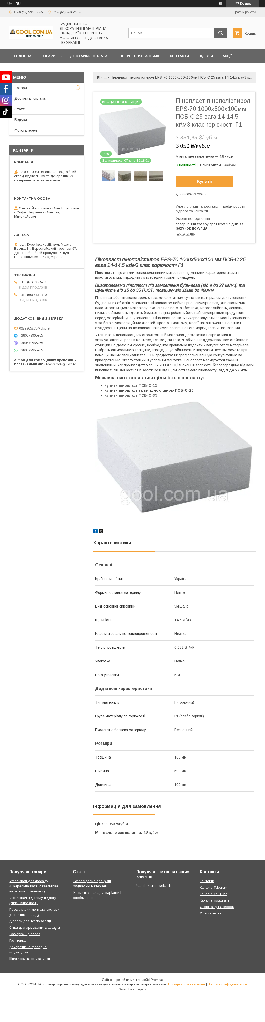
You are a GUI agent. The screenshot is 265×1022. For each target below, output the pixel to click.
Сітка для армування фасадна (34, 928)
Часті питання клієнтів (154, 886)
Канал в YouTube (213, 894)
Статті (19, 109)
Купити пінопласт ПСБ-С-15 (130, 385)
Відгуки (205, 56)
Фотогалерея (25, 130)
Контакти (179, 56)
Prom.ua (157, 980)
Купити (204, 181)
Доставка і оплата (88, 56)
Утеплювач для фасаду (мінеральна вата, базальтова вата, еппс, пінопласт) (33, 886)
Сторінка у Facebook (217, 907)
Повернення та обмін (138, 56)
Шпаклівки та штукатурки (29, 959)
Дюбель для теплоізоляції (30, 921)
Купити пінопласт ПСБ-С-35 (130, 395)
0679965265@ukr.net (34, 328)
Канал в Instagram (214, 900)
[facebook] (95, 532)
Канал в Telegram (214, 887)
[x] (101, 532)
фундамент (105, 328)
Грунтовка (17, 940)
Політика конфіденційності (227, 984)
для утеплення (234, 298)
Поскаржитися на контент (186, 984)
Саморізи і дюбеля (24, 934)
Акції (227, 56)
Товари (48, 56)
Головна (22, 56)
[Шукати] (220, 33)
